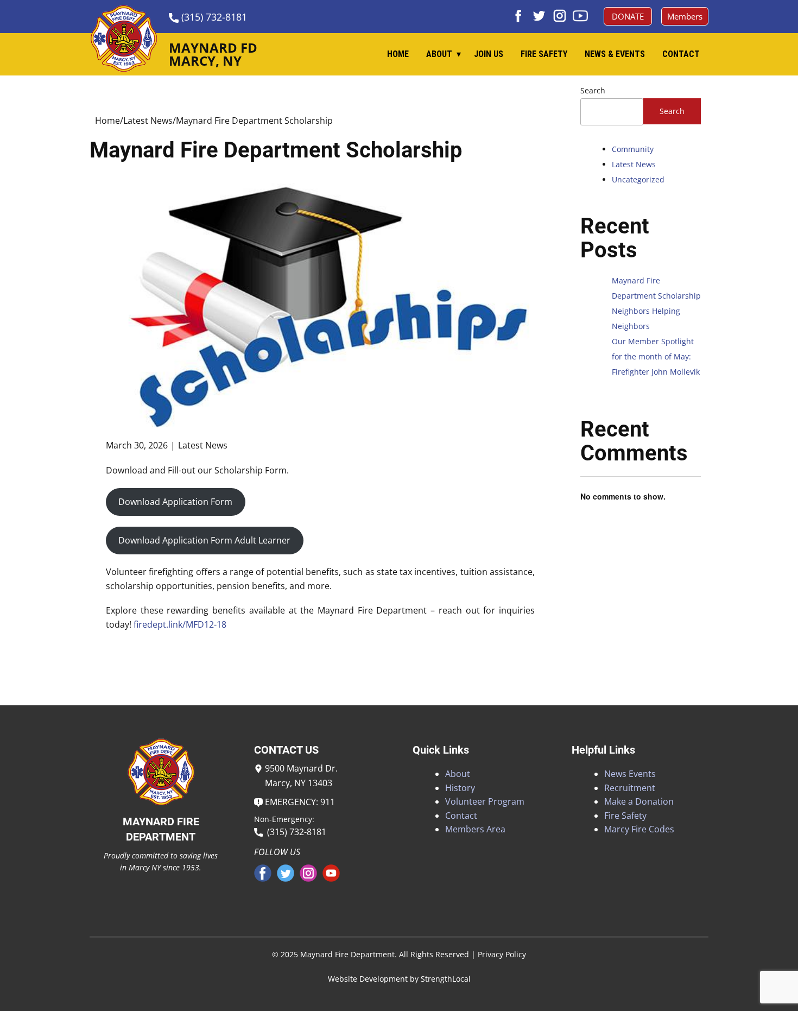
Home (398, 54)
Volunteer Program (484, 801)
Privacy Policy (502, 954)
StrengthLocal (446, 979)
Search (592, 90)
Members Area (475, 829)
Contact (681, 54)
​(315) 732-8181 (213, 16)
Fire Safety (544, 54)
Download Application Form (175, 502)
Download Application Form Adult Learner (204, 540)
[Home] (123, 38)
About (439, 54)
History (460, 788)
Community (633, 149)
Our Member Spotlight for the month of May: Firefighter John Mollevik (656, 356)
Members (684, 16)
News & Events (615, 54)
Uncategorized (638, 179)
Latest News (148, 121)
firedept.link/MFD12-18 (180, 624)
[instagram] (559, 15)
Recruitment (629, 788)
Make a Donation (639, 801)
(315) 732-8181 (294, 832)
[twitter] (539, 15)
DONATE (628, 16)
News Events (630, 774)
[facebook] (518, 15)
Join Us (488, 54)
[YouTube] (580, 15)
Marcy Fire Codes (639, 829)
